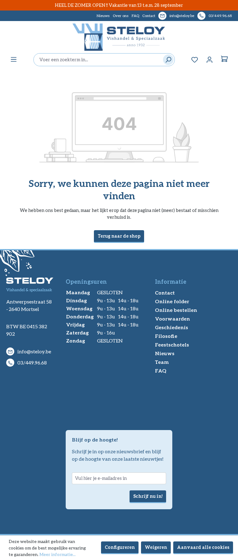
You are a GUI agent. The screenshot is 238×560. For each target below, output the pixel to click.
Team (162, 362)
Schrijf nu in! (147, 496)
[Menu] (13, 59)
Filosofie (166, 336)
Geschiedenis (171, 327)
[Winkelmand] (224, 60)
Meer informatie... (57, 554)
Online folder (172, 301)
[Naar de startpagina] (119, 37)
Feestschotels (172, 344)
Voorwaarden (172, 318)
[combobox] (97, 60)
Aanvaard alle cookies (203, 547)
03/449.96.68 (220, 15)
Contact (148, 15)
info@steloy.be (182, 15)
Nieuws (103, 15)
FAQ (135, 15)
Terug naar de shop (119, 236)
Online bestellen (176, 310)
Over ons (121, 15)
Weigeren (156, 547)
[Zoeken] (166, 60)
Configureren (120, 547)
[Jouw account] (209, 60)
